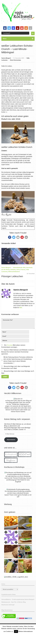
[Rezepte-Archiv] (25, 552)
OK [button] (16, 631)
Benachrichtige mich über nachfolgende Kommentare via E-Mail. (15, 367)
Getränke (12, 269)
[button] (9, 237)
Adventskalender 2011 (19, 267)
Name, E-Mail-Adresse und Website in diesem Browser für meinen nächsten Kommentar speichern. (17, 352)
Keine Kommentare (15, 60)
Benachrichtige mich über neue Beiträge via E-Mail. (17, 372)
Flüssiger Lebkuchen (12, 276)
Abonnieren (11, 440)
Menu (4, 38)
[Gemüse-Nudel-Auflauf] (11, 523)
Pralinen (22, 269)
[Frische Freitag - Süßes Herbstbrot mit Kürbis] (25, 566)
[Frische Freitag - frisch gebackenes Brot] (11, 566)
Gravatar (9, 345)
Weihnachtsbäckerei (14, 271)
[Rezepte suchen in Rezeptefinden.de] (8, 618)
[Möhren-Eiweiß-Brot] (25, 537)
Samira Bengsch (6, 58)
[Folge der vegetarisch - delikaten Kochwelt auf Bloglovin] (11, 462)
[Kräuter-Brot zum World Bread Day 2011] (11, 552)
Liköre (18, 269)
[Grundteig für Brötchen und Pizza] (11, 537)
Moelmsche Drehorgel (7, 604)
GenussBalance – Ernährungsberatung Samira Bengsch (17, 599)
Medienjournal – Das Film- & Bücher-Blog (13, 602)
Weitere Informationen (25, 631)
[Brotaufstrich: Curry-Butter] (25, 523)
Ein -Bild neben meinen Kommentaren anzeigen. (13, 346)
